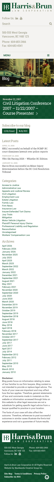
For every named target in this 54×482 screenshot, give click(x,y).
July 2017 (7, 342)
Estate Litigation (10, 199)
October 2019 (8, 310)
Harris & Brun (27, 7)
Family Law (7, 202)
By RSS (23, 131)
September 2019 (10, 313)
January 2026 (9, 251)
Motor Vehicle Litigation (13, 220)
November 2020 (10, 290)
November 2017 (10, 334)
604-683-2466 (18, 42)
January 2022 (9, 272)
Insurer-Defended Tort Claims (16, 211)
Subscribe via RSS (12, 476)
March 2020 (8, 301)
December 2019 (9, 304)
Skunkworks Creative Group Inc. (29, 468)
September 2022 (10, 266)
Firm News (7, 205)
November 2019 (10, 307)
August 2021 (8, 281)
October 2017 (8, 337)
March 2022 (8, 269)
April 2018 (7, 328)
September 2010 (10, 363)
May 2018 (7, 325)
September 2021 (10, 278)
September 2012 (10, 354)
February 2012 (9, 357)
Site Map (8, 473)
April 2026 (7, 245)
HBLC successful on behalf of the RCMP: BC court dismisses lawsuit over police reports (25, 150)
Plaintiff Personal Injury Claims (17, 223)
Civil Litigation (9, 194)
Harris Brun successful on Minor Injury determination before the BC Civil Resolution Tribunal (25, 168)
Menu (7, 55)
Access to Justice (10, 185)
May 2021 (7, 284)
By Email (10, 131)
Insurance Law (9, 208)
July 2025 (7, 257)
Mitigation (7, 217)
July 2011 (7, 360)
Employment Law (10, 197)
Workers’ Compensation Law (16, 235)
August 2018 (8, 319)
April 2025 (7, 260)
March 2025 (8, 263)
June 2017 (7, 345)
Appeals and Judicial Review (16, 191)
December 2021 (9, 275)
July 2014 (7, 351)
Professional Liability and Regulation (20, 226)
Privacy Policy (40, 473)
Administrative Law (11, 188)
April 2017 (7, 348)
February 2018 (9, 331)
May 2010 (7, 366)
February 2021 (9, 287)
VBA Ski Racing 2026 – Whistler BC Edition (24, 158)
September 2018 (10, 316)
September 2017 (10, 339)
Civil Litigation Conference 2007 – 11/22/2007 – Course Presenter (27, 108)
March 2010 (8, 369)
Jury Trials (7, 214)
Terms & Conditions (23, 473)
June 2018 (7, 322)
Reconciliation (9, 229)
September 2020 (10, 292)
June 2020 (7, 298)
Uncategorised (9, 232)
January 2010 (9, 372)
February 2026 (9, 248)
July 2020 (7, 295)
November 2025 (10, 254)
